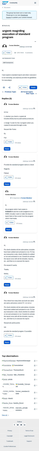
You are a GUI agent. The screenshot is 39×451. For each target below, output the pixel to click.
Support (29, 441)
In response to (22, 198)
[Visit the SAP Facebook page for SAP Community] (14, 425)
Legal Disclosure (29, 436)
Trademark (9, 441)
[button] (3, 52)
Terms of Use (29, 430)
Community (13, 3)
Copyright (10, 436)
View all (4, 415)
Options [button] (35, 41)
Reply (7, 149)
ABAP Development (8, 62)
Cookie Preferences (10, 446)
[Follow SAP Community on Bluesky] (18, 425)
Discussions (7, 7)
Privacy (10, 430)
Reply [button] (33, 87)
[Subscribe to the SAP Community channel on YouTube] (21, 425)
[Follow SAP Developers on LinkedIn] (24, 425)
